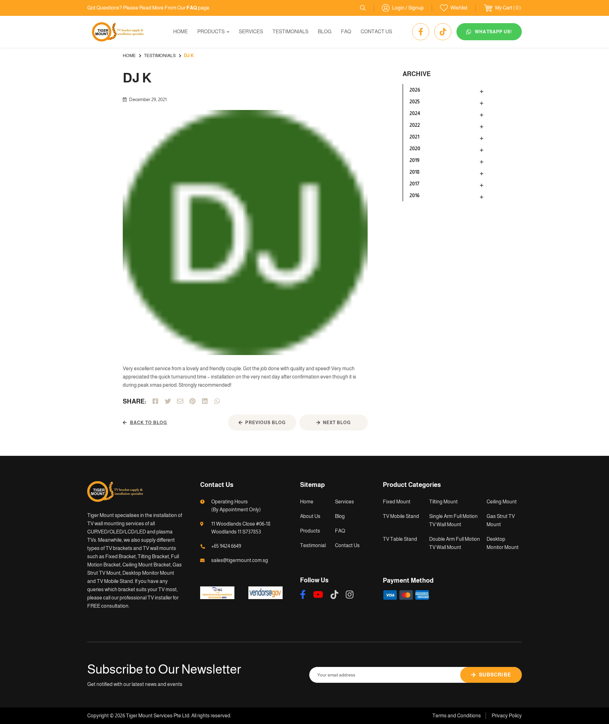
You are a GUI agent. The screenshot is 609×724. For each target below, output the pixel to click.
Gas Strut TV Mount (501, 520)
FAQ (346, 31)
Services (251, 31)
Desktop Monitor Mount (503, 543)
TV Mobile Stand (401, 516)
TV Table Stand (400, 539)
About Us (310, 516)
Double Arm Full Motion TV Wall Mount (454, 543)
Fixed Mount (396, 501)
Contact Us (376, 31)
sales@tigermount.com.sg (239, 560)
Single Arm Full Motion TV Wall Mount (453, 520)
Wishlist (459, 7)
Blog (324, 31)
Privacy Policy (507, 715)
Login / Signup (408, 7)
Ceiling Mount (502, 501)
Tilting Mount (443, 501)
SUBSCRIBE (495, 674)
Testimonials (290, 31)
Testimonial (313, 545)
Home (180, 31)
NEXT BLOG (337, 422)
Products (211, 31)
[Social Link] (420, 31)
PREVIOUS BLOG (265, 422)
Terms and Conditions (456, 715)
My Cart (503, 7)
